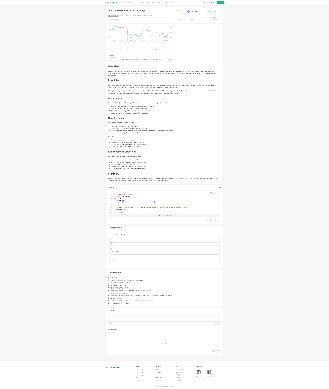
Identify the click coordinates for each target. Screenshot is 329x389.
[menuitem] (136, 3)
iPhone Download (200, 376)
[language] (204, 2)
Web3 (137, 377)
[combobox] (215, 352)
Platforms (158, 377)
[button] (110, 234)
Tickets (158, 380)
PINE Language (140, 369)
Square (142, 2)
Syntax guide (179, 369)
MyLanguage (139, 375)
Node (157, 375)
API (166, 2)
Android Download (210, 376)
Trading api (179, 375)
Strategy (158, 372)
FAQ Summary (140, 372)
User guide (179, 372)
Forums (160, 2)
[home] (111, 3)
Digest (153, 2)
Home (135, 2)
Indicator (178, 380)
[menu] (167, 3)
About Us (138, 380)
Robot (157, 369)
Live (148, 2)
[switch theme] (208, 2)
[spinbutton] (164, 239)
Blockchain (179, 377)
